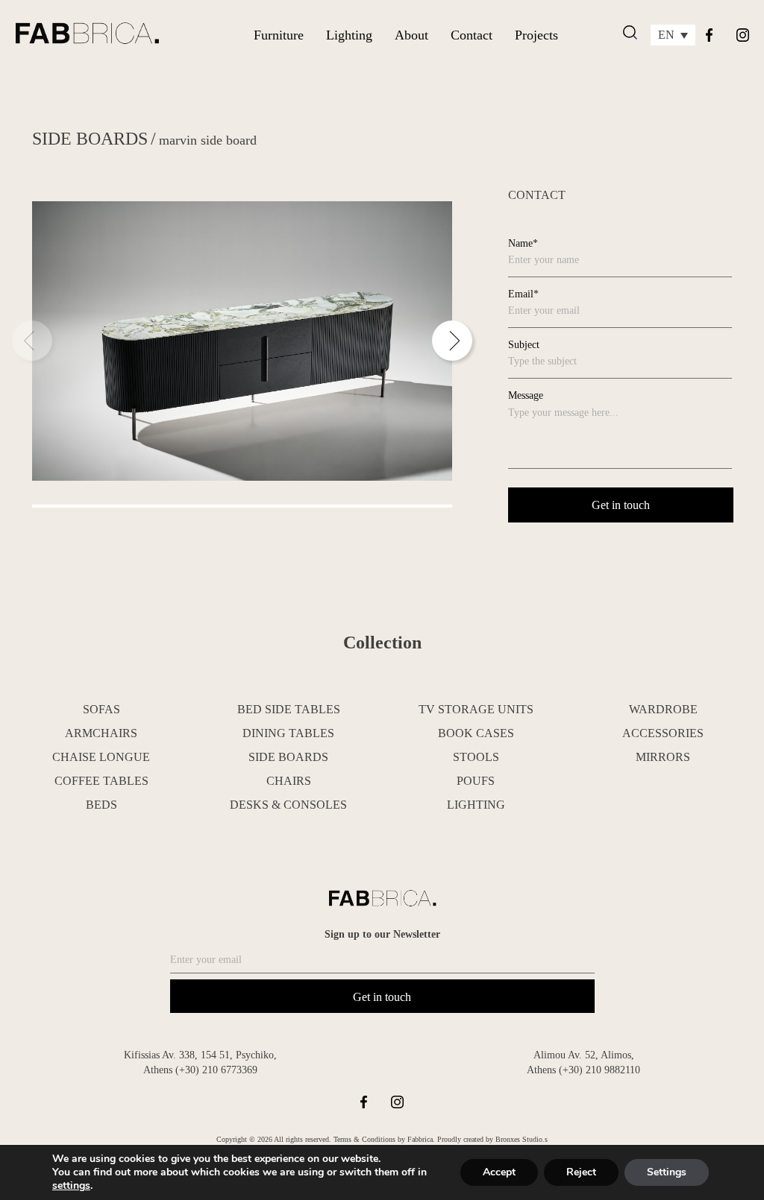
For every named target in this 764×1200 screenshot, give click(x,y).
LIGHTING (476, 804)
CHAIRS (288, 780)
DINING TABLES (288, 733)
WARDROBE (663, 709)
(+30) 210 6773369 (216, 1070)
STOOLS (476, 757)
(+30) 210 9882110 (599, 1070)
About (411, 35)
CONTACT (537, 195)
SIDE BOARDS (90, 138)
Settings (666, 1172)
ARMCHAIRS (101, 733)
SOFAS (101, 709)
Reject (581, 1172)
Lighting (349, 35)
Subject (523, 344)
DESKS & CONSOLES (288, 804)
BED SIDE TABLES (288, 709)
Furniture (279, 35)
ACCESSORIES (663, 733)
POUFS (476, 780)
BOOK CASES (476, 733)
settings (71, 1186)
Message (525, 395)
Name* (523, 243)
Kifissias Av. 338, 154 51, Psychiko (199, 1055)
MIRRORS (663, 757)
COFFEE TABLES (101, 780)
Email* (523, 294)
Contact (471, 35)
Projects (536, 35)
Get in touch (382, 997)
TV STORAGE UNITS (476, 709)
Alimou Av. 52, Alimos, (583, 1055)
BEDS (101, 804)
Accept (499, 1172)
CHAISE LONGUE (101, 757)
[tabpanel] (242, 341)
